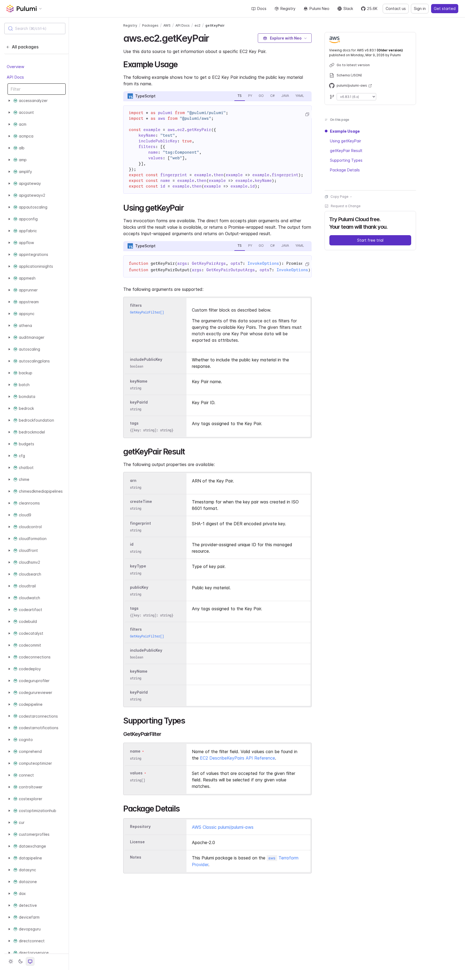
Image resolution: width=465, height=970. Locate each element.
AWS (167, 25)
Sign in (420, 8)
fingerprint (140, 523)
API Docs (15, 76)
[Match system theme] (30, 961)
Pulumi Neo (319, 8)
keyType (138, 566)
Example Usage (345, 131)
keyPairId (139, 402)
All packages (25, 47)
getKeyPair (215, 25)
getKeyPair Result (346, 150)
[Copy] (307, 114)
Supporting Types (346, 160)
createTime (141, 501)
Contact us (396, 8)
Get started (445, 8)
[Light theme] (10, 961)
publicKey (139, 587)
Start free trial (370, 240)
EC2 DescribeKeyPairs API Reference (237, 758)
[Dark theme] (20, 961)
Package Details (345, 170)
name (135, 751)
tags (134, 423)
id (131, 544)
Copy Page (339, 197)
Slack (348, 8)
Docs (261, 8)
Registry (287, 8)
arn (133, 480)
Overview (15, 66)
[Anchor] (214, 37)
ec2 (197, 25)
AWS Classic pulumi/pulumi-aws (222, 827)
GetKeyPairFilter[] (147, 312)
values (136, 773)
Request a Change (346, 206)
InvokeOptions (263, 263)
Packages (150, 25)
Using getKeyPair (345, 141)
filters (136, 305)
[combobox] (34, 28)
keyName (138, 381)
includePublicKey (146, 359)
